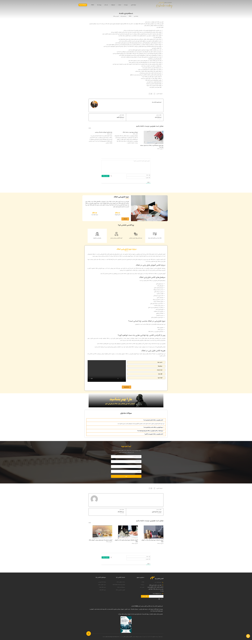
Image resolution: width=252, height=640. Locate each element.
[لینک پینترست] (149, 94)
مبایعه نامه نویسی (102, 582)
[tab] (146, 362)
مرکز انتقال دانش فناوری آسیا (147, 636)
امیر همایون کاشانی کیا (156, 102)
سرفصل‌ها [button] (160, 366)
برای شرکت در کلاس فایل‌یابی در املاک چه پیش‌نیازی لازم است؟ (150, 431)
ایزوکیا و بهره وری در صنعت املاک (130, 132)
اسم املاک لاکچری (120, 117)
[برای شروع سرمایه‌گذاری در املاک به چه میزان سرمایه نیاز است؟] (153, 137)
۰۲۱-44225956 (83, 5)
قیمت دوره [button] (160, 378)
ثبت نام (106, 4)
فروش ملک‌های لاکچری (156, 512)
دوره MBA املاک (102, 587)
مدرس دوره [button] (160, 362)
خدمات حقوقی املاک (120, 582)
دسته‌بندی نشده (123, 16)
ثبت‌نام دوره (126, 387)
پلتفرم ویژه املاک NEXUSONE (119, 584)
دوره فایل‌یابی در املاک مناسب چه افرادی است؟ (153, 427)
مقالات (143, 582)
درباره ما (142, 584)
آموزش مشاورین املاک (120, 590)
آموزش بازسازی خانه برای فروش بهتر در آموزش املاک (100, 540)
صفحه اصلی (133, 4)
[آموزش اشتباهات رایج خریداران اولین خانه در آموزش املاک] (128, 532)
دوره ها (126, 4)
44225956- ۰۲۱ (158, 582)
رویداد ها (99, 4)
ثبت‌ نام (125, 219)
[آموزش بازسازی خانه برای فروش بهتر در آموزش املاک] (102, 532)
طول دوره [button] (160, 374)
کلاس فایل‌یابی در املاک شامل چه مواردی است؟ (153, 420)
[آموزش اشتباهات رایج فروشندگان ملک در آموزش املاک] (153, 532)
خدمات (119, 4)
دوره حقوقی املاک (102, 584)
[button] (126, 420)
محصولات (113, 4)
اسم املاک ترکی (158, 117)
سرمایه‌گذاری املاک (121, 587)
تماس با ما (142, 587)
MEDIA (92, 4)
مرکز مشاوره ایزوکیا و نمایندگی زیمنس (103, 132)
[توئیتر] (151, 94)
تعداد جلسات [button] (159, 370)
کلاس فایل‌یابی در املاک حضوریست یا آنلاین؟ (154, 434)
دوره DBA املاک (121, 512)
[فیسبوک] (154, 94)
